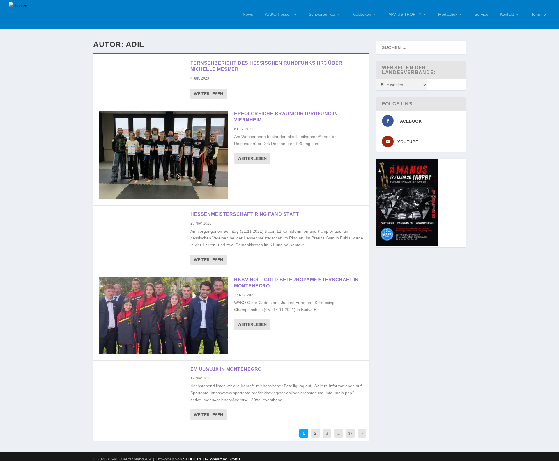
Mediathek (447, 14)
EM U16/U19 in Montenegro (226, 369)
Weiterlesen (208, 93)
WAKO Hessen (278, 14)
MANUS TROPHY (404, 14)
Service (481, 14)
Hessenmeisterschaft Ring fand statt (244, 214)
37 (350, 433)
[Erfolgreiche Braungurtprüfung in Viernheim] (163, 155)
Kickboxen (361, 14)
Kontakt (507, 14)
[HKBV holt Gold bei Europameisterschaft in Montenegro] (163, 315)
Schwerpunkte (322, 14)
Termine (538, 14)
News (248, 14)
